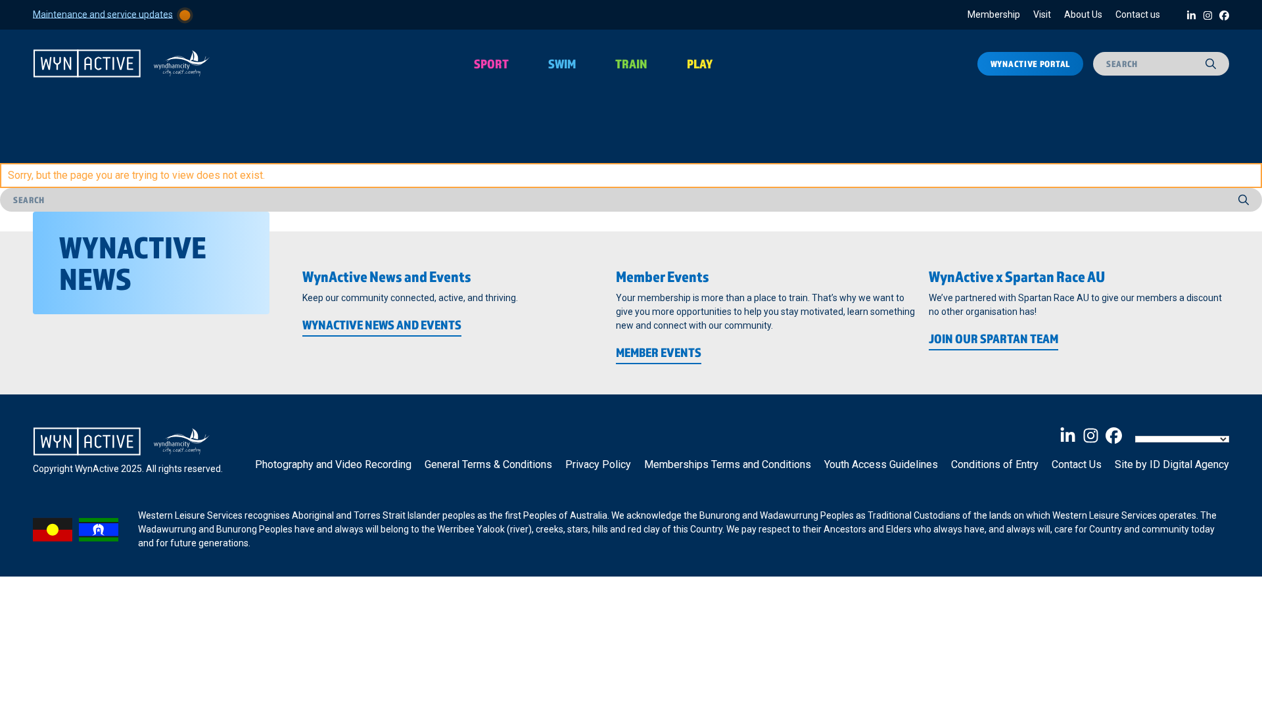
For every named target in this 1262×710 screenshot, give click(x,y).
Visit (1042, 14)
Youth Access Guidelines (881, 464)
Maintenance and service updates (103, 14)
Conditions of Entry (995, 464)
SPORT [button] (491, 64)
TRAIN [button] (631, 64)
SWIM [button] (562, 64)
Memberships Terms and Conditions (727, 464)
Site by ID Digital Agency (1172, 464)
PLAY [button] (700, 64)
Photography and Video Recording (333, 464)
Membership (994, 14)
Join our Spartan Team (993, 338)
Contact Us (1077, 464)
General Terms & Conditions (488, 464)
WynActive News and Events (381, 325)
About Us (1083, 14)
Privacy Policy (598, 464)
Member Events (658, 352)
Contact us (1137, 14)
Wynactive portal (1030, 64)
